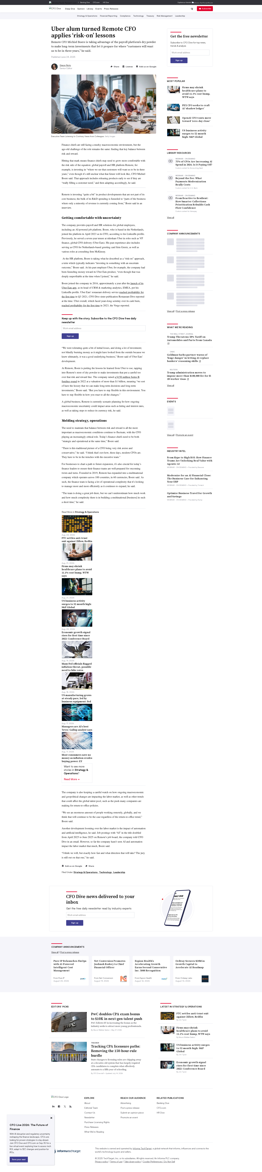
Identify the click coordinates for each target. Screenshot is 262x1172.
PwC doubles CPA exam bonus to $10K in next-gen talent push (116, 1016)
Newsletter (89, 1117)
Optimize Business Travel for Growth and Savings (189, 495)
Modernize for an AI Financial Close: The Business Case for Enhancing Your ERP (189, 478)
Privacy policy (101, 1161)
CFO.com (96, 2)
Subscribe (206, 8)
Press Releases (111, 9)
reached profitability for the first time (81, 305)
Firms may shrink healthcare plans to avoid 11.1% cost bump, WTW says (196, 92)
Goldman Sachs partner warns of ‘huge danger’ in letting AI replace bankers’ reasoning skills (188, 358)
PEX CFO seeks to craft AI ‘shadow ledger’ (196, 107)
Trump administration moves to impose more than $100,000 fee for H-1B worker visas (189, 375)
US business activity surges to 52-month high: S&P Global (194, 133)
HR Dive (106, 2)
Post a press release (185, 311)
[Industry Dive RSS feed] (70, 1106)
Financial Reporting (108, 16)
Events (99, 9)
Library (90, 9)
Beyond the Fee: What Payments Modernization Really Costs (190, 181)
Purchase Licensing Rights (97, 1122)
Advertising (125, 1103)
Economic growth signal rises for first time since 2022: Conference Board (191, 1065)
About (87, 1103)
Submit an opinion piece (132, 1112)
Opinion (81, 9)
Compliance (125, 16)
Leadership (180, 16)
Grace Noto (65, 65)
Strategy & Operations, (86, 872)
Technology (138, 16)
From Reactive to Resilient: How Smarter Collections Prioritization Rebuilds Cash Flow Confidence (192, 203)
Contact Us (89, 1112)
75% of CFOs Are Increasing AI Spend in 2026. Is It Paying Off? (193, 163)
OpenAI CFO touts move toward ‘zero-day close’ (196, 119)
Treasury (150, 16)
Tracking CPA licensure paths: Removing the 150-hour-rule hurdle (115, 1051)
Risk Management (164, 16)
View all (170, 217)
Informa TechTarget (142, 1148)
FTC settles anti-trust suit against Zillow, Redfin (192, 1015)
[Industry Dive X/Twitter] (65, 1106)
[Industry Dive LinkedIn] (53, 1106)
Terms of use (116, 1161)
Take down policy (132, 1161)
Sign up (70, 336)
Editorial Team (91, 1107)
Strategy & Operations (87, 16)
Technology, (106, 872)
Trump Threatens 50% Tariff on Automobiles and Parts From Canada (189, 338)
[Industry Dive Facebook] (59, 1106)
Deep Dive (70, 9)
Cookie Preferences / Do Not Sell (159, 1161)
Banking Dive (85, 2)
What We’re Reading (94, 1131)
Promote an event (184, 435)
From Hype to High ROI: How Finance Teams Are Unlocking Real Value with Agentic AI (189, 460)
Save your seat (19, 1159)
